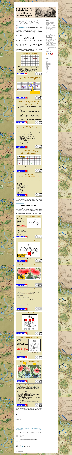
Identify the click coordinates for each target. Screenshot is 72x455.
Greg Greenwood (22, 435)
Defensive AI (49, 39)
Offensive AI (52, 44)
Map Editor (54, 43)
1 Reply (17, 25)
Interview (47, 73)
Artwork (47, 65)
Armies (46, 62)
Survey (50, 46)
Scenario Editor (48, 46)
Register (47, 87)
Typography (51, 47)
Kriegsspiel (50, 41)
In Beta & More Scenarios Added (50, 22)
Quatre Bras (52, 45)
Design (51, 39)
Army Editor (54, 35)
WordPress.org (47, 91)
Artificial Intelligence (49, 37)
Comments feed (48, 90)
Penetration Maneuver (48, 45)
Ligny (53, 42)
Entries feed (47, 89)
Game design (48, 40)
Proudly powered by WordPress (19, 451)
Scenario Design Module (49, 77)
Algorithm (47, 61)
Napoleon (49, 44)
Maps (47, 44)
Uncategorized (47, 80)
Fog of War (54, 39)
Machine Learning (51, 42)
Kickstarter (47, 41)
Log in (46, 88)
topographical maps (48, 47)
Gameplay (52, 40)
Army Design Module (49, 35)
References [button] (19, 415)
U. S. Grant (54, 47)
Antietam (52, 34)
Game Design (47, 69)
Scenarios (53, 46)
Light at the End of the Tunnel (49, 29)
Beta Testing (53, 38)
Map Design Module (49, 43)
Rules (54, 45)
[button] (21, 30)
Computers (47, 67)
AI (47, 34)
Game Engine (47, 70)
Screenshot (47, 46)
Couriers (46, 39)
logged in (21, 446)
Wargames (50, 48)
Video (47, 48)
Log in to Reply (18, 441)
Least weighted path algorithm (49, 42)
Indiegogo (47, 72)
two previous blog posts (23, 27)
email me (23, 410)
